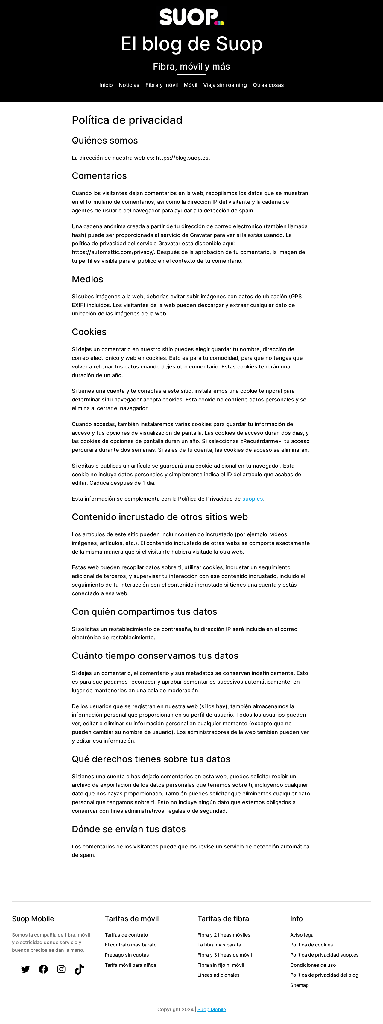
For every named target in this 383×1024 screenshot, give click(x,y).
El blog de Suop (191, 43)
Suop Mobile (211, 1009)
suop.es (252, 499)
